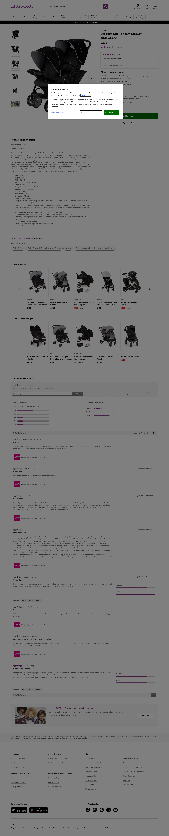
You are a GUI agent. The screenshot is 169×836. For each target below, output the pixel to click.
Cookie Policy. (86, 95)
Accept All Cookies (111, 113)
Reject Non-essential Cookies (91, 113)
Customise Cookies (57, 113)
